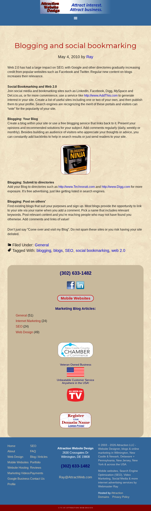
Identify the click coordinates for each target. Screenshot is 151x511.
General (42, 245)
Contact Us (37, 478)
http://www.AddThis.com (101, 95)
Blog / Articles (39, 456)
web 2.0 (118, 250)
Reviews (35, 467)
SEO (69, 250)
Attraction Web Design (79, 508)
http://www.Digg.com (116, 186)
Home (11, 446)
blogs (58, 250)
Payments (36, 473)
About (11, 451)
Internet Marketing (28, 321)
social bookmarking (92, 250)
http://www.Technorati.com (76, 186)
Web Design (24, 332)
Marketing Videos (18, 473)
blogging (44, 250)
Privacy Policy (120, 496)
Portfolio (35, 462)
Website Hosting (18, 467)
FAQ (33, 451)
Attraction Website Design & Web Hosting (75, 7)
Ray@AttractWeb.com (75, 477)
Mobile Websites (75, 298)
